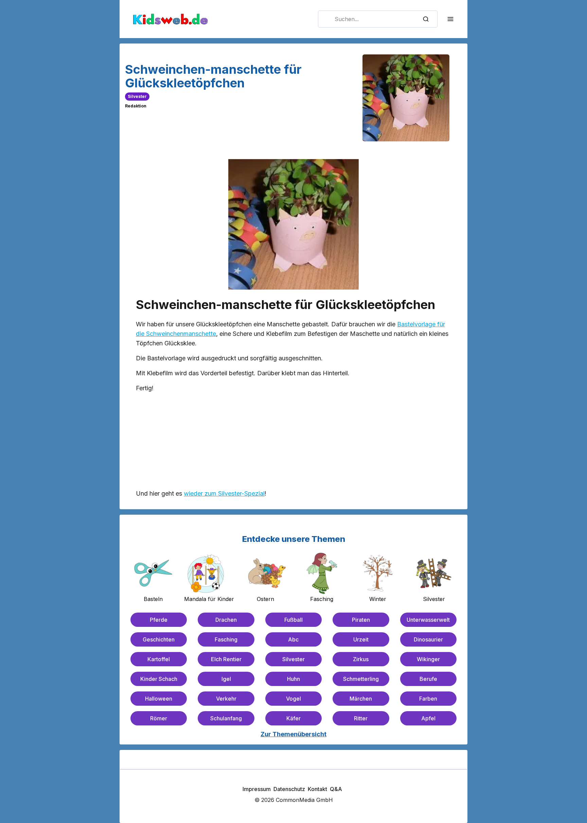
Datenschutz (289, 789)
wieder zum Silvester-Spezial (224, 493)
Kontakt (317, 789)
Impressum (257, 789)
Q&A (336, 789)
